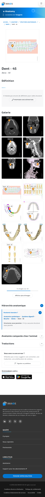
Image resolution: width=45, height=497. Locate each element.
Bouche (7, 319)
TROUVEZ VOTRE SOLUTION (22, 476)
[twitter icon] (15, 421)
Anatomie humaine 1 (11, 312)
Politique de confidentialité (33, 489)
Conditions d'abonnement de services (15, 493)
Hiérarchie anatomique (14, 305)
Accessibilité (31, 493)
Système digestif (28, 316)
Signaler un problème (24, 363)
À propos (6, 436)
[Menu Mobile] (41, 3)
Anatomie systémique (12, 316)
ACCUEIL (5, 22)
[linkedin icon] (4, 421)
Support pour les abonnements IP (15, 469)
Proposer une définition (23, 100)
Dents (7, 24)
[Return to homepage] (9, 403)
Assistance (6, 463)
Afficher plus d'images (22, 295)
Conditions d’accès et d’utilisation (13, 489)
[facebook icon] (10, 421)
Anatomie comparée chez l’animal (19, 336)
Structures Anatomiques (28, 22)
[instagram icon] (20, 421)
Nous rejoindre (8, 442)
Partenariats (7, 447)
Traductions (8, 343)
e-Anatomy (14, 22)
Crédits (39, 493)
